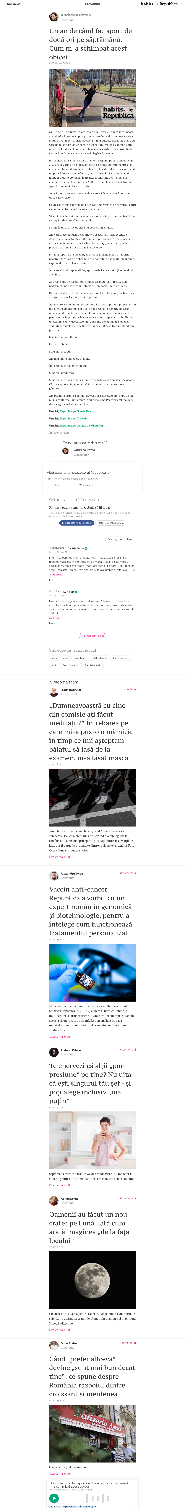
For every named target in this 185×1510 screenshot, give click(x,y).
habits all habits (100, 658)
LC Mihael (68, 592)
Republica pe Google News (76, 411)
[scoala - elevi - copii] (92, 798)
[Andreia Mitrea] (54, 1052)
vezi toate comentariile (92, 636)
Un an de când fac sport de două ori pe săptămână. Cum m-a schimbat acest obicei (91, 1484)
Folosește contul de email (111, 523)
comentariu (128, 689)
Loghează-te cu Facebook (78, 523)
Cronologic (113, 539)
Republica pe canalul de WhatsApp (82, 425)
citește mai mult (56, 575)
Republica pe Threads (73, 418)
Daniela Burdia (76, 548)
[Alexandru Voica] (54, 876)
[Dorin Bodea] (54, 1345)
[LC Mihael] (55, 591)
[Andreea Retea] (54, 16)
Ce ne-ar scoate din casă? (85, 442)
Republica (13, 4)
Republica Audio (71, 665)
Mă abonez (84, 485)
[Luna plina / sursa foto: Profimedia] (92, 1280)
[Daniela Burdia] (57, 548)
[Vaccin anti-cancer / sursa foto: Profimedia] (92, 973)
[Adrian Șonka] (54, 1201)
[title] (67, 452)
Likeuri (130, 539)
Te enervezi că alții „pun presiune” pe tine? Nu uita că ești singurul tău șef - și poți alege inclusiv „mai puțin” (90, 1083)
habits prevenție (121, 658)
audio (54, 665)
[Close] (134, 1506)
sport (65, 658)
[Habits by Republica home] (161, 4)
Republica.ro (80, 658)
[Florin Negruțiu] (54, 692)
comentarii (128, 873)
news (54, 658)
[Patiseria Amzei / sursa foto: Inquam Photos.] (92, 1434)
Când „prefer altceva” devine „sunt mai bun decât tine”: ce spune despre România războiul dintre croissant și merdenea (92, 1376)
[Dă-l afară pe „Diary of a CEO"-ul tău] (92, 1140)
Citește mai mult (59, 857)
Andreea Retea (84, 450)
